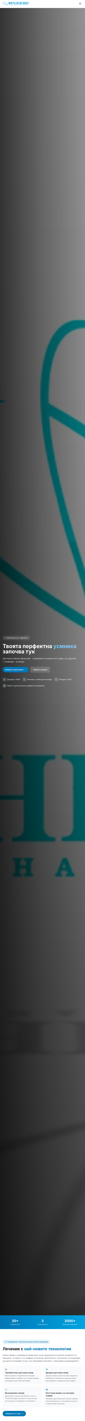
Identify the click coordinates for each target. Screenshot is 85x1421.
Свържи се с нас (13, 1413)
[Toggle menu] (80, 3)
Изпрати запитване (14, 670)
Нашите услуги (40, 670)
